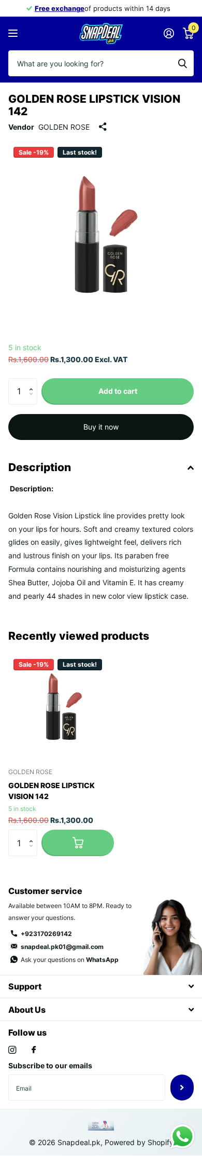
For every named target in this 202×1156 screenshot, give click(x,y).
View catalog (14, 33)
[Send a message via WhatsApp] (182, 1136)
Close (101, 986)
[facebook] (34, 1050)
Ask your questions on (70, 960)
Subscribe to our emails (50, 1065)
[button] (33, 382)
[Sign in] (168, 33)
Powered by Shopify (139, 1142)
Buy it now (101, 426)
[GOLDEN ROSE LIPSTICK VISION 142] (61, 707)
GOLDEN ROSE (64, 126)
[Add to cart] (77, 843)
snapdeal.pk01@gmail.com (62, 947)
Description (39, 467)
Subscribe (182, 1087)
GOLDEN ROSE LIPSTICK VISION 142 (51, 791)
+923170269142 (46, 934)
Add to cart (117, 391)
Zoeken (182, 63)
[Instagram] (12, 1050)
